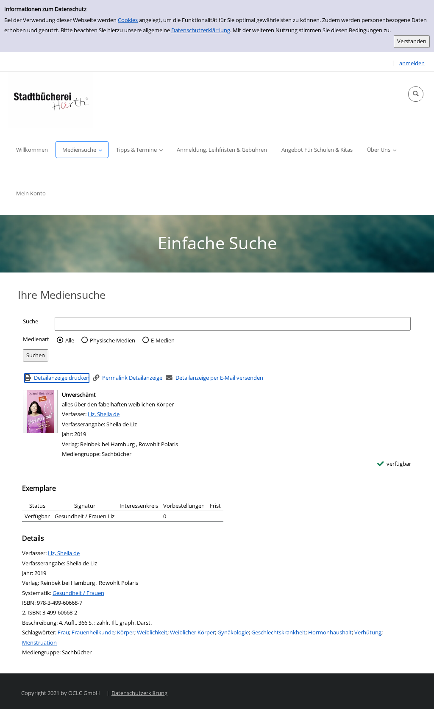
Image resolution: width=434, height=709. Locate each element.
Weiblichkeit (152, 632)
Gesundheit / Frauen (78, 593)
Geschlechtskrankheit (278, 632)
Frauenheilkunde (93, 632)
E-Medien (163, 340)
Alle (69, 340)
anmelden (412, 63)
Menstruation (39, 642)
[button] (415, 94)
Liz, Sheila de (104, 414)
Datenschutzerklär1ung (200, 30)
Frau (63, 632)
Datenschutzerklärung (139, 693)
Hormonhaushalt (330, 632)
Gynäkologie (233, 632)
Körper (125, 632)
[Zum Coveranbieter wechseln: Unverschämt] (40, 411)
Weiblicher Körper (192, 632)
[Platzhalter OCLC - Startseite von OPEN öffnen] (50, 100)
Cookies (128, 20)
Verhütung (367, 632)
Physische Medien (112, 340)
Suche (30, 321)
